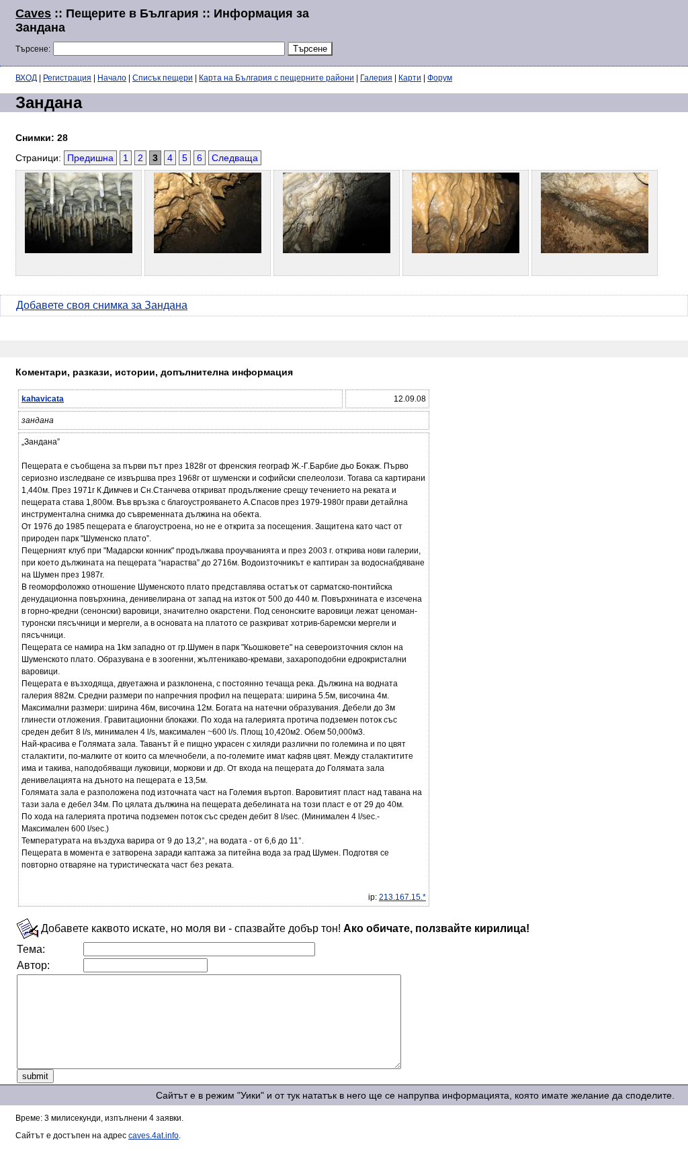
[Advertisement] (509, 31)
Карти (409, 78)
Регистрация (67, 78)
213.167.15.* (402, 897)
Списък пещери (162, 78)
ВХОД (26, 78)
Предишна (90, 157)
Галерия (376, 78)
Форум (439, 78)
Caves (33, 13)
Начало (111, 78)
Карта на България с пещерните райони (276, 78)
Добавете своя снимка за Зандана (101, 305)
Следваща (235, 157)
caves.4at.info (153, 1135)
